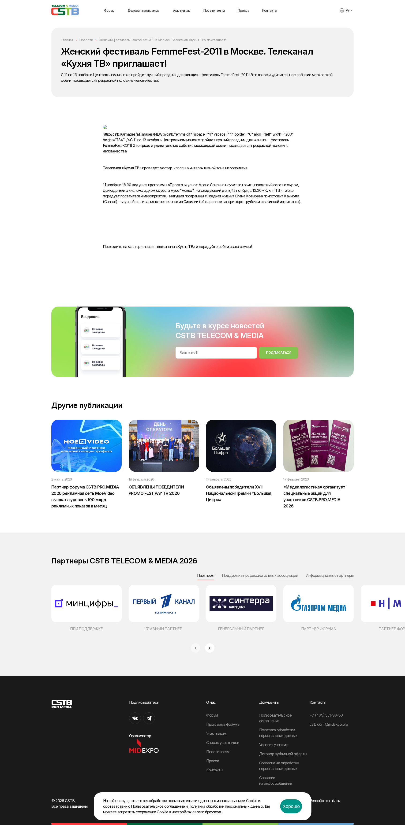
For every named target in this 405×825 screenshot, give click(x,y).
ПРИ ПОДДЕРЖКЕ (86, 628)
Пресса (243, 10)
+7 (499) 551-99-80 (326, 715)
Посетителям (214, 10)
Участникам (181, 10)
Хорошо (291, 806)
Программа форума (222, 724)
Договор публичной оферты (283, 753)
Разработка (320, 800)
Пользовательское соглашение (158, 806)
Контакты (269, 10)
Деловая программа (143, 10)
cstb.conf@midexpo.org (329, 724)
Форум (109, 10)
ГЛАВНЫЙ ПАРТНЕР (164, 628)
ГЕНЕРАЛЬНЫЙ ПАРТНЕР (241, 628)
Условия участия (273, 744)
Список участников (222, 742)
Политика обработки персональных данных (225, 806)
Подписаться (278, 353)
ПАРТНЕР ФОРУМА (318, 628)
